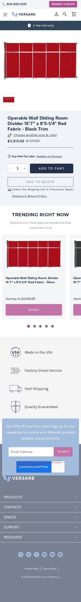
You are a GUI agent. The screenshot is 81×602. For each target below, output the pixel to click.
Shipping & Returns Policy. (29, 196)
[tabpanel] (34, 277)
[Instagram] (44, 554)
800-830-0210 (17, 4)
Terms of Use (49, 568)
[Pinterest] (36, 554)
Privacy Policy (32, 568)
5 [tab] (52, 326)
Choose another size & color (35, 135)
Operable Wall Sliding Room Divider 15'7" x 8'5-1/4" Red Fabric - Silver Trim (32, 282)
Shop (33, 310)
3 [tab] (40, 326)
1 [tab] (28, 326)
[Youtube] (52, 554)
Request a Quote (63, 4)
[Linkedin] (60, 554)
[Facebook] (20, 554)
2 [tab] (34, 326)
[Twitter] (28, 554)
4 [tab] (46, 326)
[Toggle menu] (6, 15)
